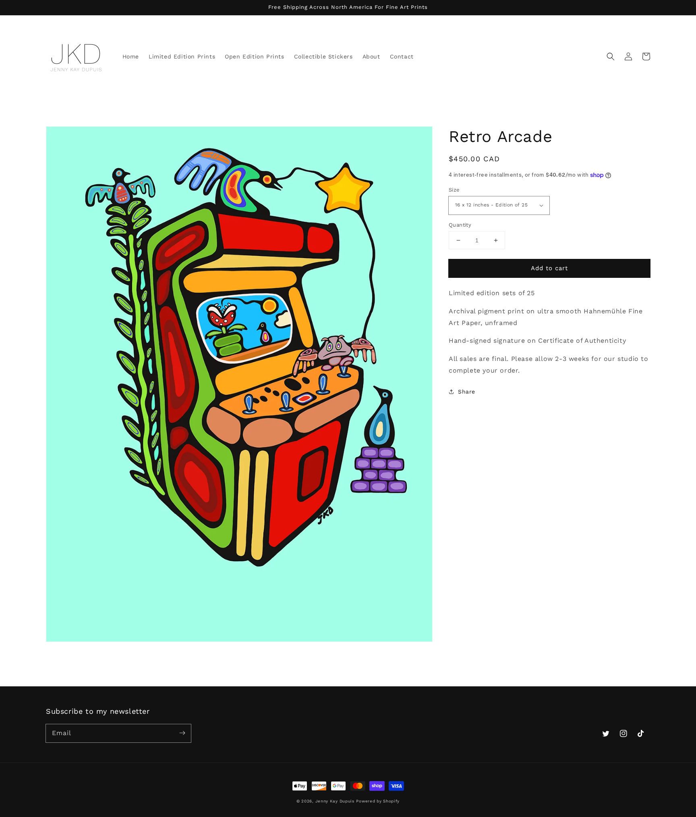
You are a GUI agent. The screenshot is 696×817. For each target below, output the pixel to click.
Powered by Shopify (378, 801)
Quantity (460, 225)
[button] (610, 56)
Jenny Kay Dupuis (334, 801)
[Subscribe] (182, 733)
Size (454, 190)
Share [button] (466, 391)
